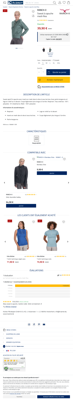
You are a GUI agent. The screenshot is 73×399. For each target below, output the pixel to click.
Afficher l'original (10, 306)
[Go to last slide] (4, 182)
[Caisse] (68, 2)
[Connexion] (59, 2)
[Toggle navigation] (4, 2)
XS (39, 63)
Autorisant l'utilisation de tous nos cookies (53, 397)
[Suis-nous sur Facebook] (34, 324)
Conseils (57, 60)
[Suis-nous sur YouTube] (44, 324)
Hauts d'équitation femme (16, 7)
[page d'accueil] (15, 2)
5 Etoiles (10, 285)
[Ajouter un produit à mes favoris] (33, 11)
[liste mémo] (64, 2)
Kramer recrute (14, 346)
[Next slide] (68, 52)
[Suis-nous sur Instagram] (29, 324)
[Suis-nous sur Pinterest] (39, 324)
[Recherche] (55, 3)
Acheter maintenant (55, 79)
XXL (58, 63)
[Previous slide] (38, 52)
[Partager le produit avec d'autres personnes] (33, 16)
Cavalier (5, 7)
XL (54, 63)
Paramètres (19, 397)
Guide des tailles (46, 60)
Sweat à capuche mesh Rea (31, 7)
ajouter (21, 206)
